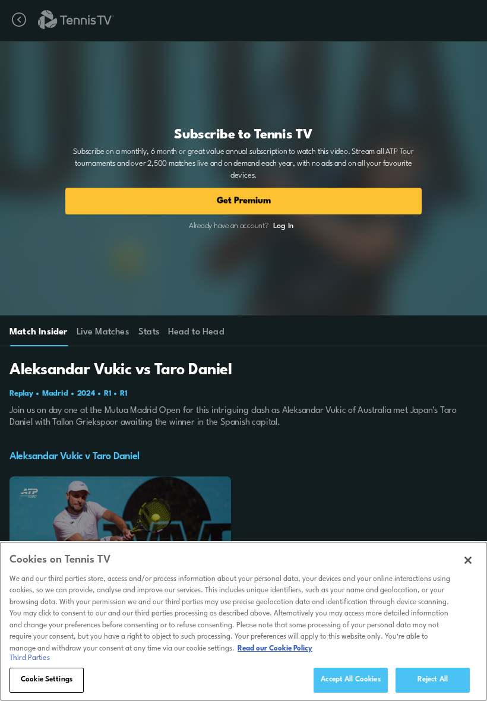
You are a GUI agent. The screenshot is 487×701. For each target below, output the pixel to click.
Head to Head (196, 332)
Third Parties (30, 658)
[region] (243, 621)
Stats (149, 332)
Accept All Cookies (350, 679)
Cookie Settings (46, 679)
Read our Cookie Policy (275, 648)
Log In (283, 226)
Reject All (433, 679)
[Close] (468, 560)
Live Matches (102, 332)
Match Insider (39, 332)
